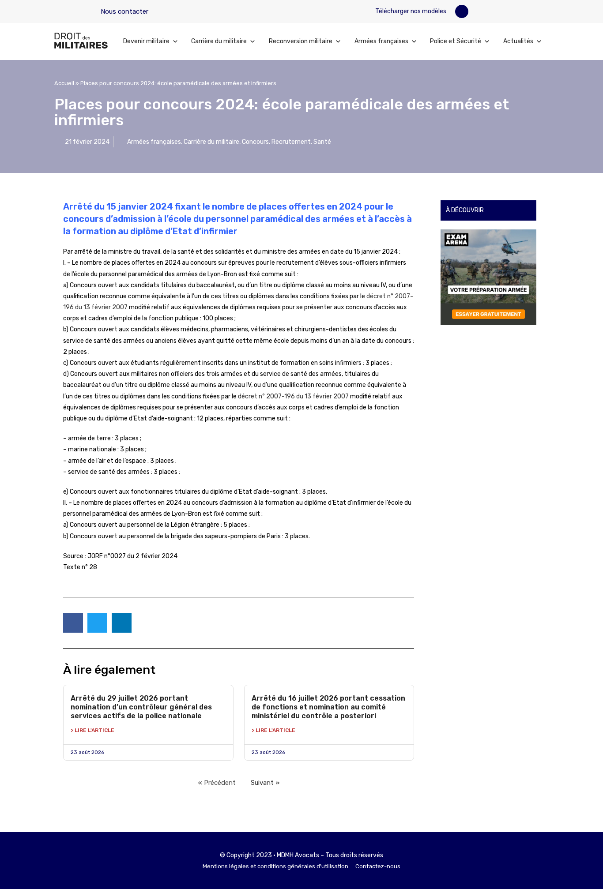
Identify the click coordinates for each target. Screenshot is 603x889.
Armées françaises (381, 41)
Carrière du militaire (219, 41)
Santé (322, 142)
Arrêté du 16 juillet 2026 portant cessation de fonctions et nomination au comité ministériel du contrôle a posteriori (328, 707)
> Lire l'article (92, 730)
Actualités (518, 41)
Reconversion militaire (300, 41)
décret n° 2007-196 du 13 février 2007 (293, 396)
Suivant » (265, 783)
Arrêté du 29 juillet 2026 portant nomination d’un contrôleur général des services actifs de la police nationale (141, 707)
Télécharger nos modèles (410, 11)
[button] (461, 11)
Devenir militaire (146, 41)
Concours (255, 142)
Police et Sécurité (455, 41)
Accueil (64, 83)
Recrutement (291, 142)
